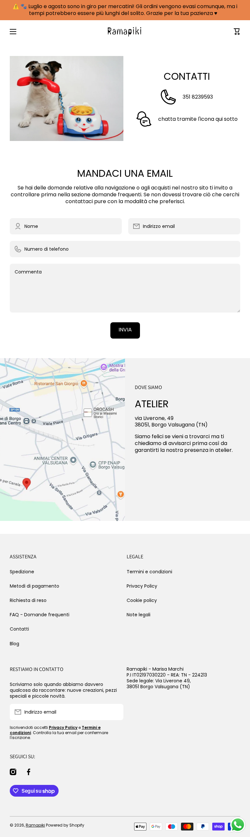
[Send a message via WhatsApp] (238, 825)
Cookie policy (142, 600)
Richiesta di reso (28, 600)
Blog (14, 643)
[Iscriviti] (115, 712)
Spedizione (22, 571)
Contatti (19, 629)
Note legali (138, 614)
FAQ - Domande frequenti (39, 614)
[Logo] (125, 31)
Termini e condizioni (149, 571)
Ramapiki (35, 825)
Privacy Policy (142, 586)
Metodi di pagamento (34, 586)
